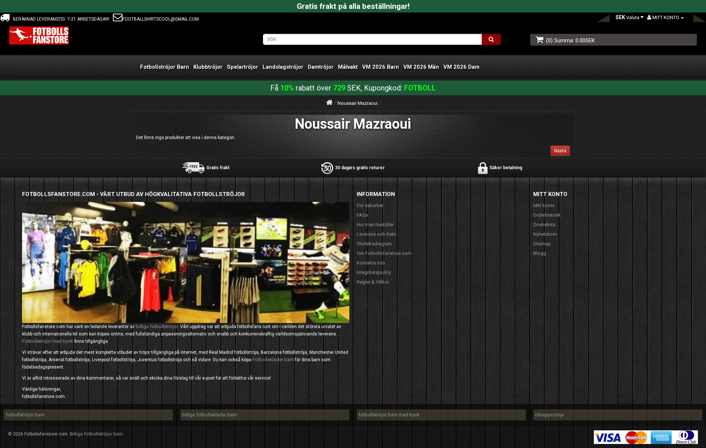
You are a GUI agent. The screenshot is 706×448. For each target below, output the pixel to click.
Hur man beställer (375, 224)
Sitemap (542, 243)
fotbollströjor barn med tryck (389, 414)
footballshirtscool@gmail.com (160, 19)
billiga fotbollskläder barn (209, 414)
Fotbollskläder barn (273, 359)
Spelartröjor (242, 67)
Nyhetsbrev (545, 234)
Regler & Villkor (373, 282)
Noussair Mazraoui (358, 103)
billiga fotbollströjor (157, 326)
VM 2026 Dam (461, 67)
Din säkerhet (370, 205)
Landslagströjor (283, 67)
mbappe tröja (549, 414)
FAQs (362, 215)
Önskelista (544, 224)
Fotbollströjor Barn (164, 67)
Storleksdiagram (374, 243)
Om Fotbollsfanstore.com (384, 253)
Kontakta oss (371, 263)
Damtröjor (321, 67)
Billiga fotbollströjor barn (96, 434)
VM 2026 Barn (380, 67)
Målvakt (348, 67)
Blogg (539, 253)
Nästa (560, 150)
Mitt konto (544, 205)
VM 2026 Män (421, 67)
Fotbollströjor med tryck (47, 341)
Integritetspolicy (374, 272)
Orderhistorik (547, 215)
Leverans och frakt (376, 234)
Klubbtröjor (207, 67)
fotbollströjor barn (25, 414)
